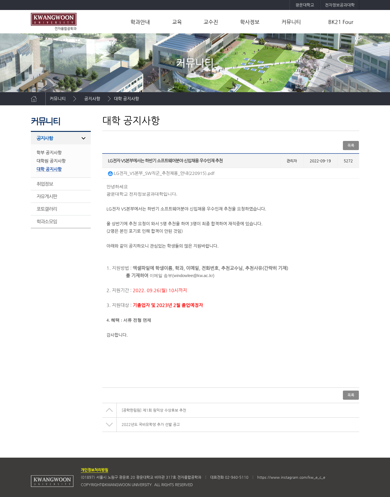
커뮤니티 (291, 22)
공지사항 (92, 98)
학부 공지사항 (49, 152)
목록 (350, 395)
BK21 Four (340, 22)
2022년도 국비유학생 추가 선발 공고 (151, 424)
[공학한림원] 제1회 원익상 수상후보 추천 (154, 410)
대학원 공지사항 (51, 160)
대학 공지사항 (126, 98)
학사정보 (250, 22)
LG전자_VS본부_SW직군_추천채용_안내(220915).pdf (163, 173)
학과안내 (140, 22)
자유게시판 (47, 196)
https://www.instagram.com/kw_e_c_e (291, 477)
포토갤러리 (47, 209)
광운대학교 (304, 5)
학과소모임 (47, 221)
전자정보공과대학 (340, 5)
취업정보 (45, 184)
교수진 (211, 22)
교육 (177, 22)
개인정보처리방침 (94, 470)
